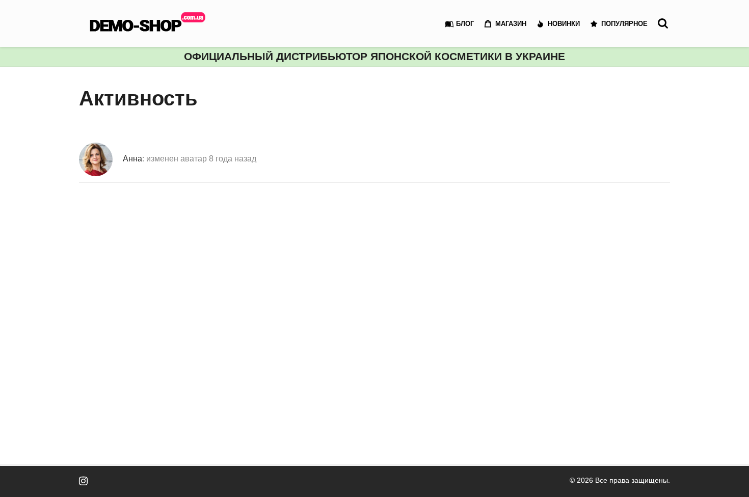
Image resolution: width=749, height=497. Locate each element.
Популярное (624, 23)
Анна (132, 158)
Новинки (564, 23)
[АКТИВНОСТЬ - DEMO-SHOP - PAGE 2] (150, 23)
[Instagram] (83, 481)
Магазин (510, 23)
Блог (465, 23)
